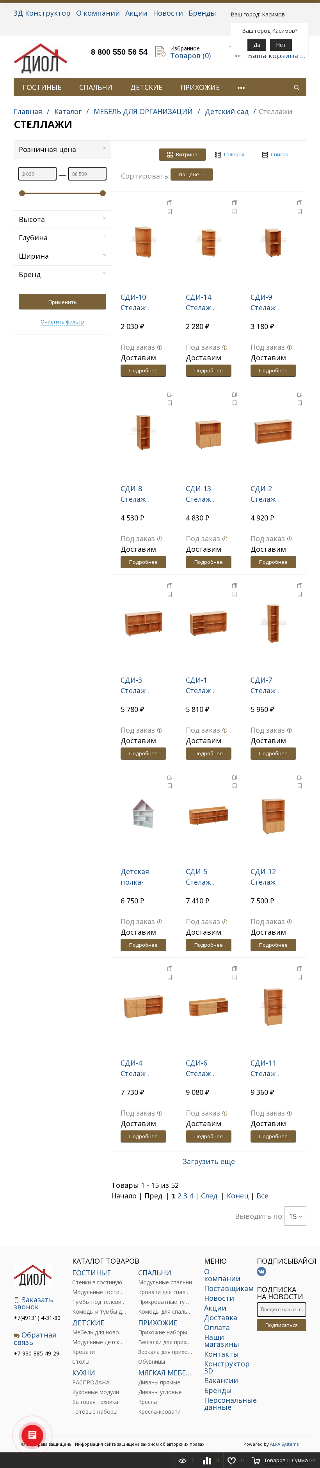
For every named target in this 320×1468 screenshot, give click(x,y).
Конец (238, 1195)
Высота (32, 219)
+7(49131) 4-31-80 (37, 1317)
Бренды (202, 12)
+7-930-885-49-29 (36, 1353)
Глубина (33, 237)
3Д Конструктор (42, 12)
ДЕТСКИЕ (146, 87)
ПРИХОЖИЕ (200, 87)
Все (262, 1195)
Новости (168, 12)
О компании (98, 12)
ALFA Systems (284, 1444)
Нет (281, 44)
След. (210, 1195)
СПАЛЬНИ (95, 87)
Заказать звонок (33, 1303)
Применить (62, 302)
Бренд (30, 274)
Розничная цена (47, 149)
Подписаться (281, 1325)
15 (293, 1216)
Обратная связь (35, 1338)
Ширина (34, 256)
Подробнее (143, 370)
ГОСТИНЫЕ (42, 87)
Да (256, 44)
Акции (136, 12)
